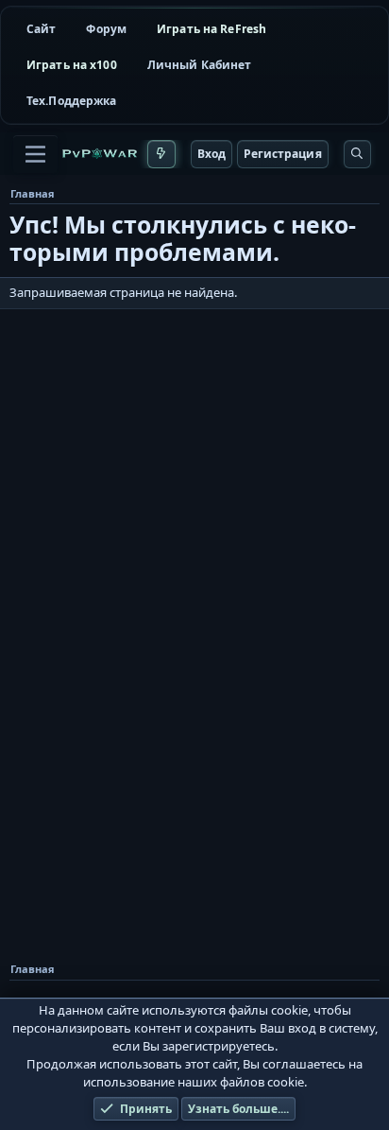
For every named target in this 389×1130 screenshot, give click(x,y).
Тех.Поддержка (71, 101)
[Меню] (35, 154)
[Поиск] (357, 154)
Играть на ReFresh (211, 29)
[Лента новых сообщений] (161, 154)
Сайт (41, 29)
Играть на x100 (71, 65)
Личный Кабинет (199, 65)
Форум (106, 29)
